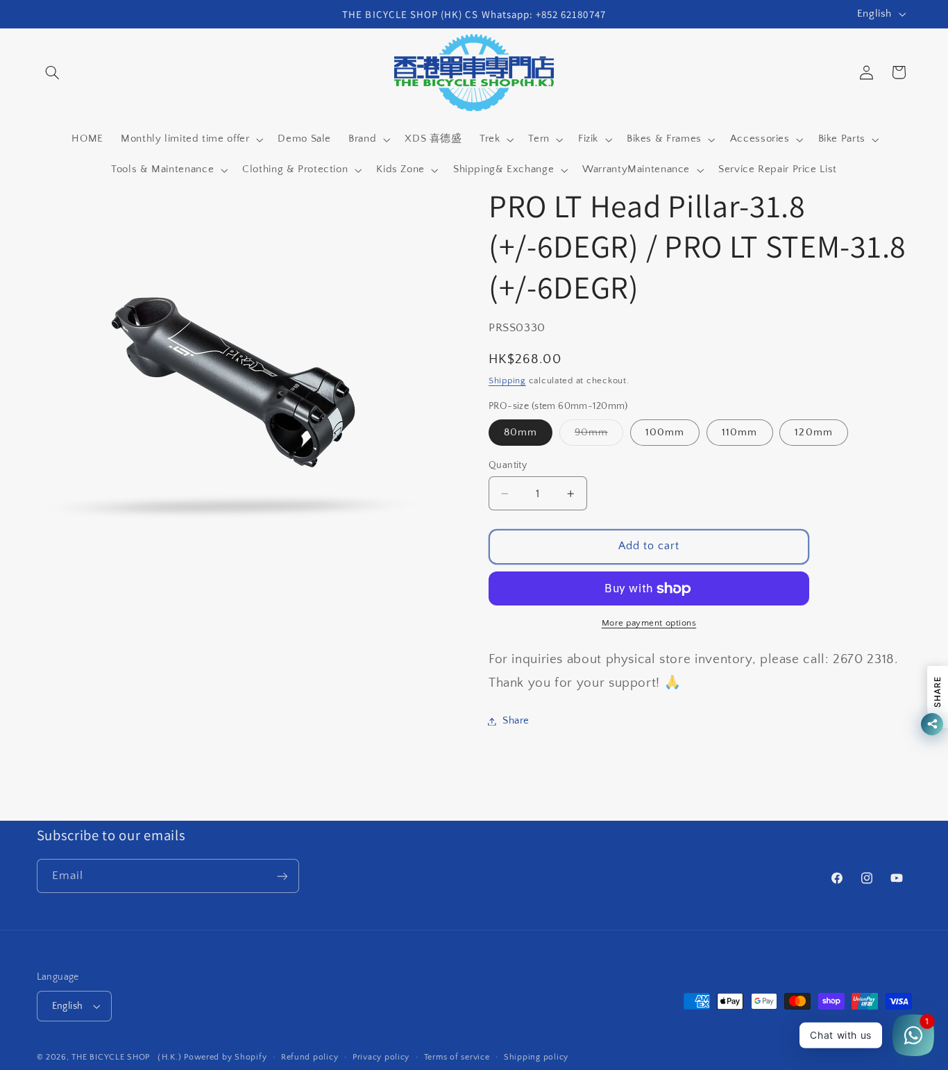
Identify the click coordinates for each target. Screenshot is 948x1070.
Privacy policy (381, 1057)
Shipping (507, 380)
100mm (664, 432)
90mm (599, 436)
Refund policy (310, 1057)
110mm (739, 432)
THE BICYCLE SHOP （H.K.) (127, 1057)
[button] (53, 72)
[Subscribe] (282, 876)
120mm (813, 432)
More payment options (649, 623)
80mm (520, 432)
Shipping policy (536, 1057)
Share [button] (516, 720)
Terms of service (457, 1057)
